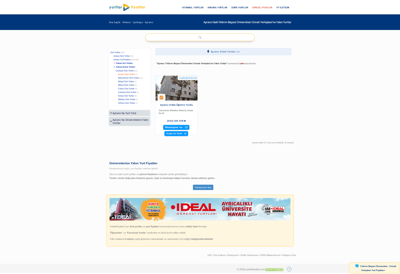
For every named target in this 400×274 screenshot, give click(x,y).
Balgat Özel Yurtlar (126, 81)
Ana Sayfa (114, 22)
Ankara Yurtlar (217, 7)
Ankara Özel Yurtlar (121, 56)
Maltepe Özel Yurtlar (126, 99)
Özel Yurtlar (115, 52)
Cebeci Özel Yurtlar (126, 89)
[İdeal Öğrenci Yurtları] (200, 220)
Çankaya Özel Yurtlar (125, 71)
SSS (209, 255)
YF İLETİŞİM (282, 7)
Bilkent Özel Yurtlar (126, 85)
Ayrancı (149, 22)
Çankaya (138, 22)
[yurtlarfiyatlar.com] (129, 7)
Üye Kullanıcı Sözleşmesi (226, 255)
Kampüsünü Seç (203, 187)
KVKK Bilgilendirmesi (270, 255)
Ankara (127, 22)
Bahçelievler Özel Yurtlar (128, 78)
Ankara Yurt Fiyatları (126, 60)
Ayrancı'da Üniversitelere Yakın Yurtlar (131, 121)
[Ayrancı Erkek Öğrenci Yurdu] (177, 88)
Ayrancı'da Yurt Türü (124, 113)
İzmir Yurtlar (239, 7)
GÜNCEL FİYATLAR (262, 7)
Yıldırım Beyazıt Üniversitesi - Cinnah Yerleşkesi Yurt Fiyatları (378, 268)
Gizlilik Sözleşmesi (249, 255)
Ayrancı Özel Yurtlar (126, 74)
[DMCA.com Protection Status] (274, 269)
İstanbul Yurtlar (192, 7)
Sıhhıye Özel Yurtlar (126, 103)
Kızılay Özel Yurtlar (126, 96)
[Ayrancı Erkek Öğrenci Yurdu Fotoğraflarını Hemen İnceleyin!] (161, 98)
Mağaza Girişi (289, 255)
